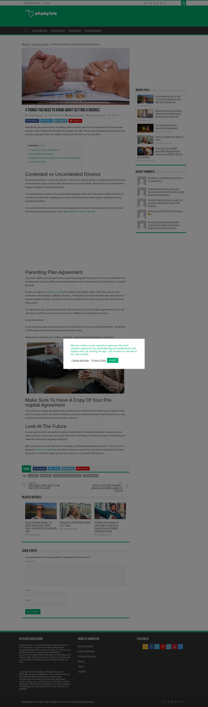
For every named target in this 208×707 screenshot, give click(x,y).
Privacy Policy (98, 360)
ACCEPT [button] (112, 360)
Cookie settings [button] (80, 360)
